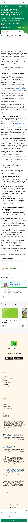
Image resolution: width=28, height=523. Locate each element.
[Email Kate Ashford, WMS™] (13, 286)
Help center (18, 372)
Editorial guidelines (8, 382)
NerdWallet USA (15, 504)
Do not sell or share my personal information (8, 415)
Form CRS (12, 469)
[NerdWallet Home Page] (5, 2)
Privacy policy (6, 406)
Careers (5, 376)
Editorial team (6, 388)
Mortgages (4, 263)
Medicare (11, 203)
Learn (6, 6)
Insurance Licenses (13, 444)
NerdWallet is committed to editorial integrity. (12, 48)
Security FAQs (18, 374)
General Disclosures (15, 471)
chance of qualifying (19, 88)
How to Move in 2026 (7, 260)
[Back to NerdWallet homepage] (2, 6)
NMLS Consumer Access (8, 435)
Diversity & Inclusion (8, 380)
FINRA (9, 467)
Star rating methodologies (6, 385)
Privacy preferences (8, 411)
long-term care (20, 123)
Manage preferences (14, 516)
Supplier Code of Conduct (7, 403)
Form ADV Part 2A (18, 469)
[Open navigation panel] (2, 2)
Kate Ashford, (14, 283)
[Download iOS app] (9, 358)
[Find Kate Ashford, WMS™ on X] (10, 286)
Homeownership (19, 260)
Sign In (18, 2)
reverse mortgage (7, 76)
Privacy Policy (6, 470)
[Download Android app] (18, 358)
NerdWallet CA (15, 507)
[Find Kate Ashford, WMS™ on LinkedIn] (15, 286)
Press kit (5, 392)
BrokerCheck (11, 472)
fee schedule (21, 471)
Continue (13, 520)
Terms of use (6, 401)
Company (5, 372)
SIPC (12, 467)
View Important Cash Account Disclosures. (13, 477)
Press (4, 390)
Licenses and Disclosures (19, 435)
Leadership (5, 374)
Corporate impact (7, 378)
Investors (5, 393)
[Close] (26, 510)
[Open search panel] (12, 2)
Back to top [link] (6, 274)
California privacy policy (7, 409)
